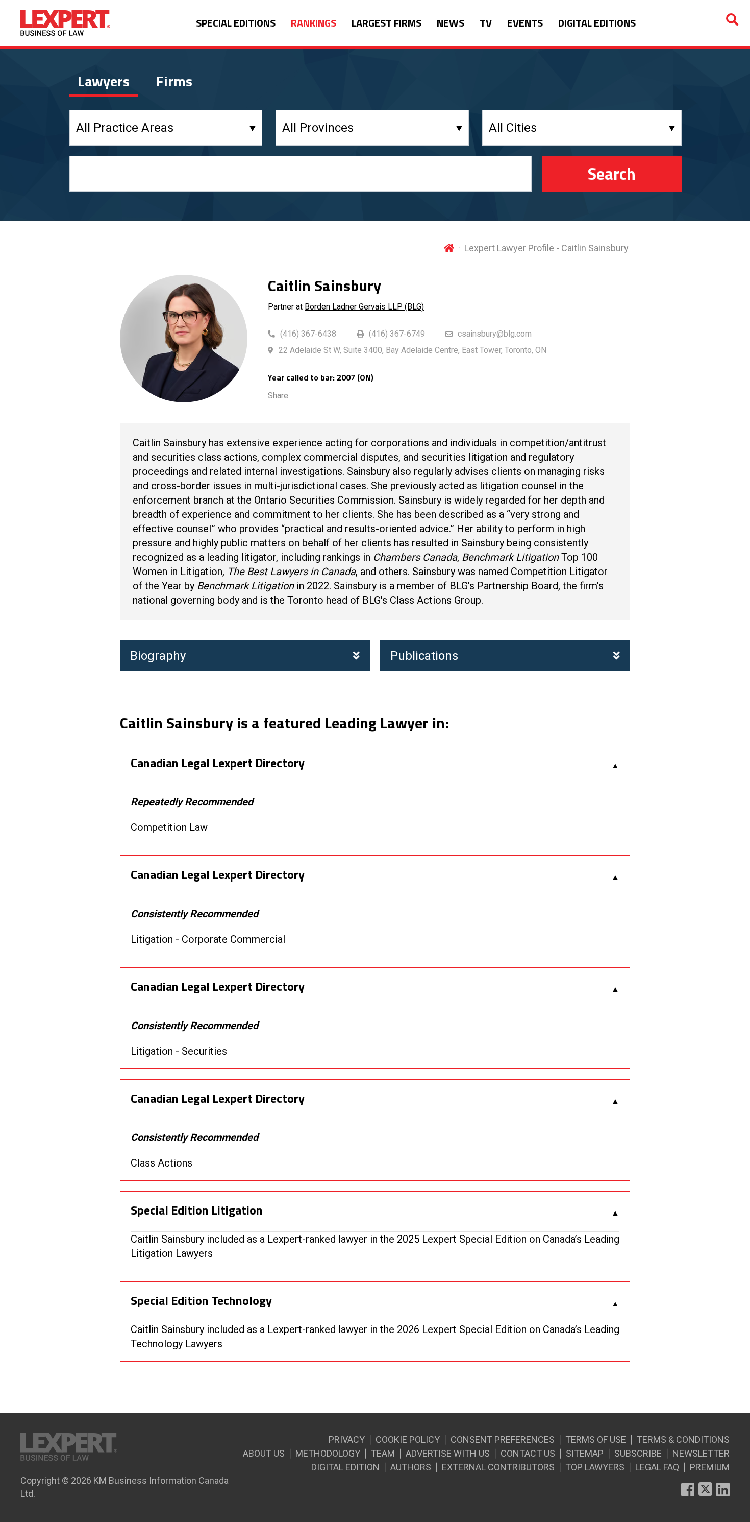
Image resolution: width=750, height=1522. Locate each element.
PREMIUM (710, 1467)
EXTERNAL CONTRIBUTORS (498, 1467)
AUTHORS (410, 1467)
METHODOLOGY (327, 1453)
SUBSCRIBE (638, 1453)
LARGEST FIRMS (386, 23)
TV (486, 23)
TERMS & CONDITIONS (683, 1439)
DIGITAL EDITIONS (597, 23)
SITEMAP (585, 1453)
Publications (424, 656)
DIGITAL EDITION (345, 1467)
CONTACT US (528, 1453)
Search (612, 173)
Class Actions (161, 1163)
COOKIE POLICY (408, 1439)
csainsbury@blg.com (495, 334)
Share (278, 395)
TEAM (383, 1453)
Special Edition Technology (201, 1301)
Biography (158, 656)
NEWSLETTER (701, 1453)
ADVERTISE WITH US (448, 1453)
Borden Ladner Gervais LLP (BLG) (364, 307)
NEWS (450, 23)
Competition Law (169, 827)
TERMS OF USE (595, 1439)
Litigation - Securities (179, 1051)
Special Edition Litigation (197, 1210)
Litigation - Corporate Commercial (208, 939)
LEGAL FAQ (657, 1467)
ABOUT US (264, 1453)
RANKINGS (313, 23)
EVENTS (525, 23)
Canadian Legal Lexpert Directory (218, 763)
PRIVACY (347, 1439)
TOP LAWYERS (594, 1467)
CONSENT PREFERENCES (503, 1439)
